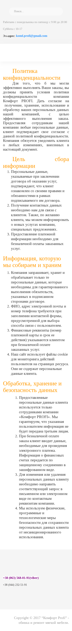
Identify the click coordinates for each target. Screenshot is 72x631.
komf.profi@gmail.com (31, 35)
